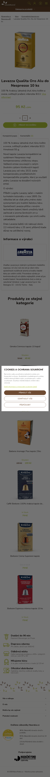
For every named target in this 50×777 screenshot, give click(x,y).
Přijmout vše (25, 392)
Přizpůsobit (25, 405)
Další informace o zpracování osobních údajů (20, 387)
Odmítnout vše (25, 398)
